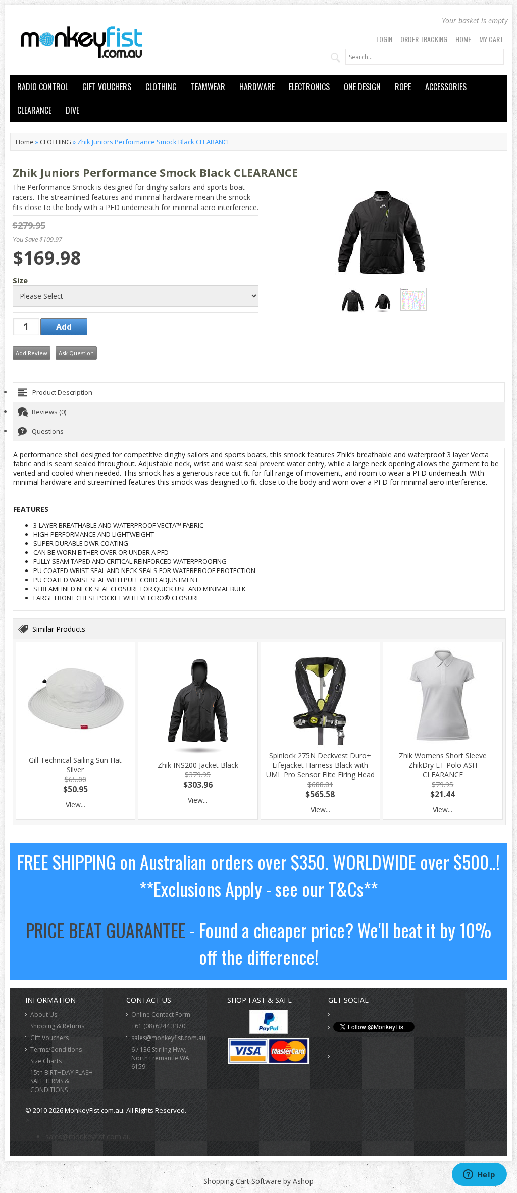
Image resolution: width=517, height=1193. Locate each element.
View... (75, 804)
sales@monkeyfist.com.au (168, 1037)
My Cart (491, 39)
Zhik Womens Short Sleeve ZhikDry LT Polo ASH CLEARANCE (443, 765)
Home (463, 39)
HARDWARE (257, 87)
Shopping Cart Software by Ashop (258, 1181)
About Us (43, 1014)
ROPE (403, 87)
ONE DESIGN (362, 87)
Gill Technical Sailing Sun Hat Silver (75, 764)
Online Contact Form (160, 1014)
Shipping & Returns (57, 1026)
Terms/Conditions (56, 1049)
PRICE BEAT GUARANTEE (106, 929)
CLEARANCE (34, 110)
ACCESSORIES (446, 87)
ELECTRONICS (309, 87)
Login (384, 39)
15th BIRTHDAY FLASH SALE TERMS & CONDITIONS (61, 1081)
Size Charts (46, 1061)
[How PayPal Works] (268, 1031)
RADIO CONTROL (42, 87)
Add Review (31, 353)
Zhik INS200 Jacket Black (198, 765)
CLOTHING (161, 87)
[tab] (259, 392)
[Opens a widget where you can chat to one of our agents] (479, 1175)
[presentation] (258, 392)
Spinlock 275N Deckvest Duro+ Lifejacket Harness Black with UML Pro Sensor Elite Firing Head (320, 765)
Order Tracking (423, 39)
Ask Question (76, 353)
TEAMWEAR (208, 87)
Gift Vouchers (49, 1037)
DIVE (72, 110)
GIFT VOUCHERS (106, 87)
